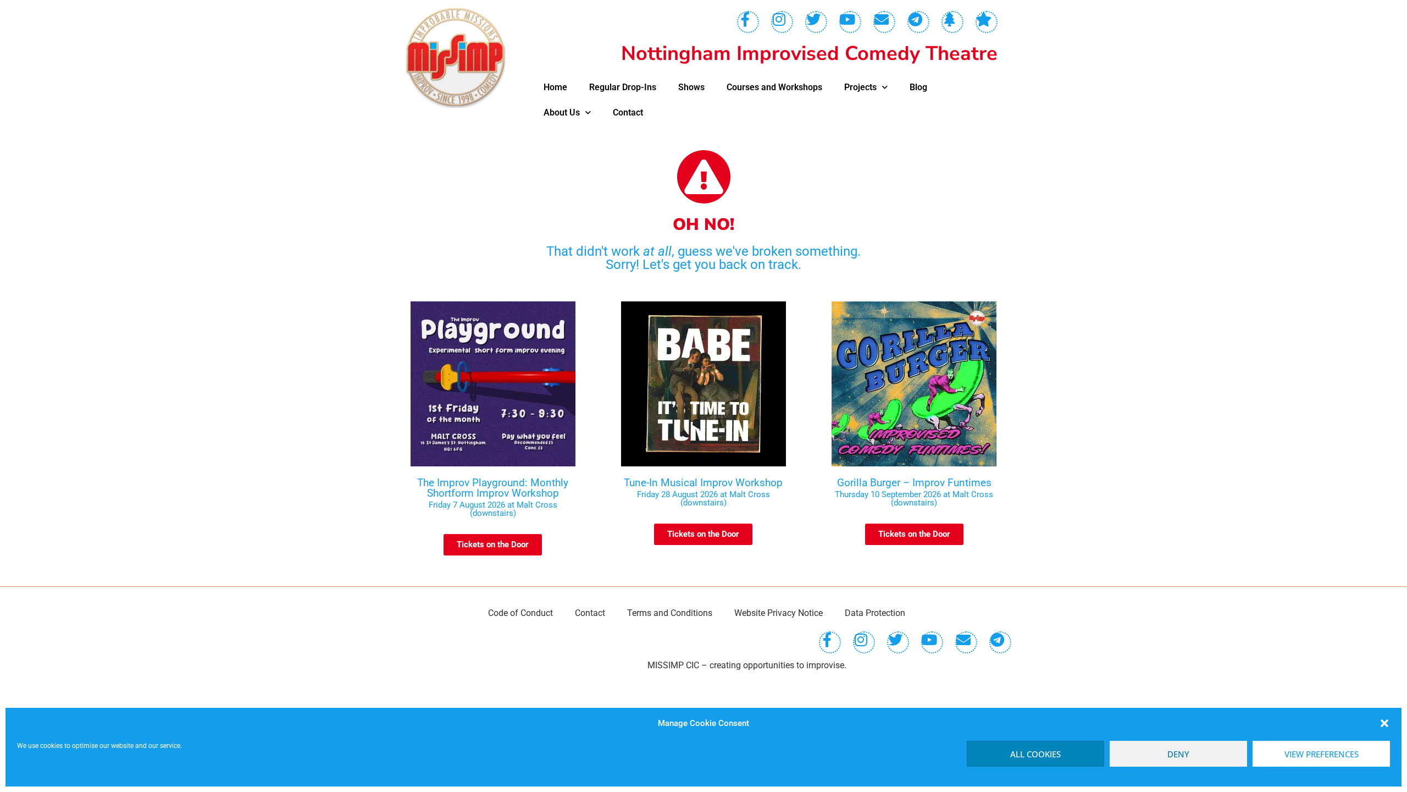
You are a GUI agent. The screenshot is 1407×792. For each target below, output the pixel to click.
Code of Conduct (520, 613)
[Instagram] (782, 22)
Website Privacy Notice (778, 613)
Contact (628, 112)
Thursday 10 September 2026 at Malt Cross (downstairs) (914, 499)
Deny (1178, 754)
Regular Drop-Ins (622, 87)
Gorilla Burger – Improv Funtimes (914, 482)
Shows (691, 87)
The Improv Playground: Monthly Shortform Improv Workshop (492, 487)
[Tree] (952, 22)
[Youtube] (850, 22)
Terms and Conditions (669, 613)
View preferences (1321, 754)
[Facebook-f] (748, 22)
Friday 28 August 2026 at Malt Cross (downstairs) (703, 499)
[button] (1384, 723)
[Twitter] (816, 22)
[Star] (987, 22)
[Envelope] (884, 22)
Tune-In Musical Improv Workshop (703, 482)
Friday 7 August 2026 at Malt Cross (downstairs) (493, 509)
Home (555, 87)
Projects (860, 87)
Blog (918, 87)
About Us (562, 112)
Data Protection (875, 613)
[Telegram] (918, 22)
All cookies (1035, 754)
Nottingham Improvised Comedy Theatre (809, 53)
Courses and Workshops (774, 87)
